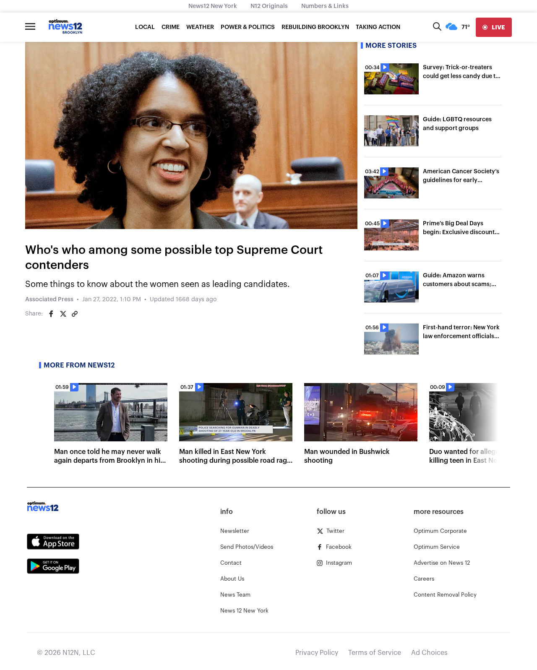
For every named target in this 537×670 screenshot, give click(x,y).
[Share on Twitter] (63, 313)
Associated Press (49, 299)
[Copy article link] (74, 313)
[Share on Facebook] (51, 313)
